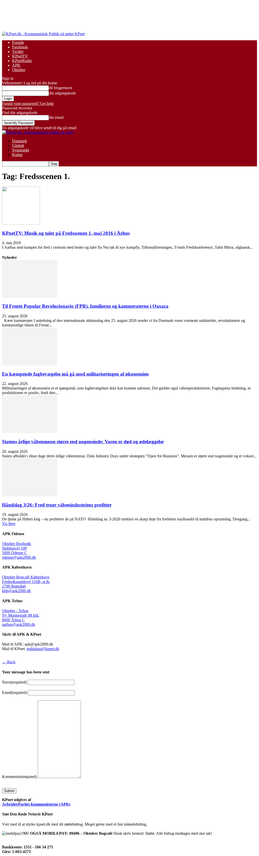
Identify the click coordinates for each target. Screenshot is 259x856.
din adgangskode (62, 93)
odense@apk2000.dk (19, 557)
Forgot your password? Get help (28, 103)
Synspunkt (20, 150)
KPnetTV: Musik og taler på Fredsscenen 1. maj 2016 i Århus (66, 233)
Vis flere (8, 523)
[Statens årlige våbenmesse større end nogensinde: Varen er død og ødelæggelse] (29, 432)
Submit (9, 791)
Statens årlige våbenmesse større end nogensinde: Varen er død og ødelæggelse (83, 441)
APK (16, 65)
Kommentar (19, 776)
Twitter (18, 51)
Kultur (17, 154)
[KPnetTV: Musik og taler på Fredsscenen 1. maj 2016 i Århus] (21, 223)
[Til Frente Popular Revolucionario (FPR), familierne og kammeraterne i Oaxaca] (29, 296)
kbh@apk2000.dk (16, 591)
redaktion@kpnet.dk (43, 649)
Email (14, 692)
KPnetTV (20, 56)
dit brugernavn (60, 88)
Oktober (18, 70)
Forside (18, 42)
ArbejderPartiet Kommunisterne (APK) (36, 804)
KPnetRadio (22, 61)
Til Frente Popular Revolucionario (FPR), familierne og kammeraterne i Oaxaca (85, 306)
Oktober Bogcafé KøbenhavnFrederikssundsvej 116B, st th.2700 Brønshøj (26, 581)
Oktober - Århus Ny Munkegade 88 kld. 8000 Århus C (20, 615)
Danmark (19, 141)
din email (56, 117)
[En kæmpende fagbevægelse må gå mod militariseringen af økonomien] (29, 364)
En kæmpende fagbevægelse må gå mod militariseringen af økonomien (75, 374)
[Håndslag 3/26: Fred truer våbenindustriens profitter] (29, 495)
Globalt (18, 145)
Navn (14, 682)
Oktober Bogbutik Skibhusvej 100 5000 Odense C (16, 548)
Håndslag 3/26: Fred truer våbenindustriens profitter (57, 505)
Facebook (20, 47)
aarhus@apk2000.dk (18, 624)
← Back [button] (8, 662)
